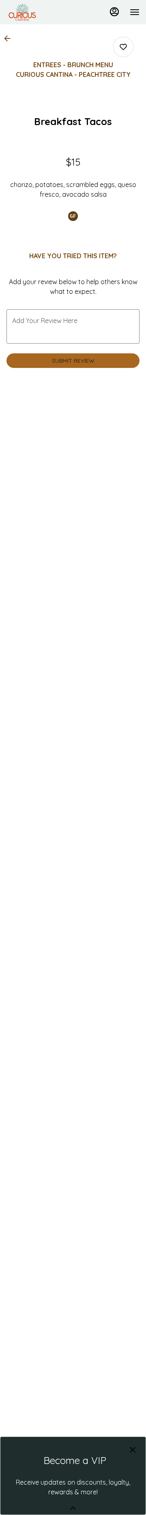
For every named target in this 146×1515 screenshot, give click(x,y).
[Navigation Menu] (135, 12)
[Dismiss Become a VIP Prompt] (132, 1450)
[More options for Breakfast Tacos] (123, 47)
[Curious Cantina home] (42, 12)
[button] (9, 38)
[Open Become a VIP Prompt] (73, 1508)
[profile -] (114, 12)
